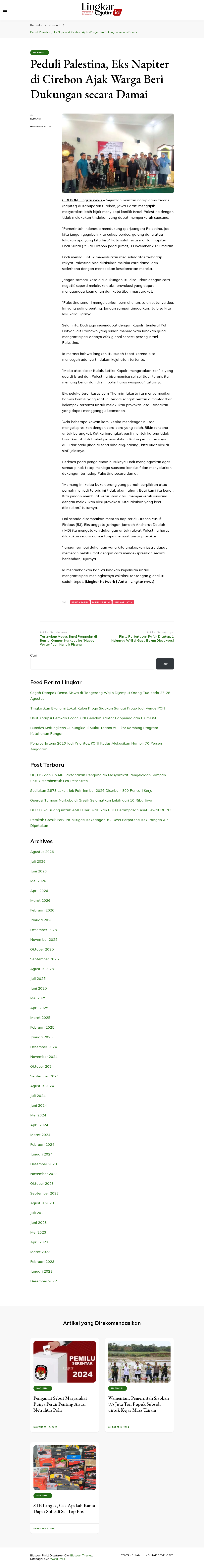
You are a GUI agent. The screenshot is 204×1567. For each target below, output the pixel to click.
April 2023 (39, 1242)
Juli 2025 (38, 978)
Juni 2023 (38, 1222)
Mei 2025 (38, 998)
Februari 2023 (42, 1261)
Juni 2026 (38, 871)
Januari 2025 (41, 1037)
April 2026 (39, 890)
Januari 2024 (41, 1154)
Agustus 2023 (42, 1203)
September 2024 (44, 1076)
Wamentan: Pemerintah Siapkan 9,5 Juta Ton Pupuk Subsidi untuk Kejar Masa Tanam (138, 1404)
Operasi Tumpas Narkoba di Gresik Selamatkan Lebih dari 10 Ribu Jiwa (91, 800)
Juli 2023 (38, 1212)
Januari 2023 (41, 1271)
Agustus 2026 (42, 851)
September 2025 (44, 959)
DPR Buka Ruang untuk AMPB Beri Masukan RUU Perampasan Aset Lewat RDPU (100, 810)
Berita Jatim (80, 602)
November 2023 (44, 1173)
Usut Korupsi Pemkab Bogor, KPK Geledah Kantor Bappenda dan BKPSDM (93, 718)
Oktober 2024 (42, 1066)
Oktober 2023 (42, 1183)
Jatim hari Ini (101, 602)
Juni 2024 (38, 1105)
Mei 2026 (38, 881)
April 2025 (39, 1007)
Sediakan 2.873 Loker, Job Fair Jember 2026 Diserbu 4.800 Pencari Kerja (91, 790)
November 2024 (44, 1056)
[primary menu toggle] (5, 10)
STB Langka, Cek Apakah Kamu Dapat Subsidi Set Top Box (64, 1508)
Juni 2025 (38, 988)
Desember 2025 (43, 929)
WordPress (57, 1559)
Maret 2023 (40, 1251)
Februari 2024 (42, 1144)
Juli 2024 (38, 1095)
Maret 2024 (40, 1134)
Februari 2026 (42, 910)
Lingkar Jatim (123, 602)
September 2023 (44, 1193)
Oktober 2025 (42, 949)
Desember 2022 (43, 1281)
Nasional (39, 52)
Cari (33, 655)
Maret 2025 (40, 1017)
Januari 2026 (41, 920)
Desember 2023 (43, 1164)
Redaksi (35, 119)
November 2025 (44, 939)
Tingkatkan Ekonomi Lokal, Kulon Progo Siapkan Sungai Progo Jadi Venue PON (97, 708)
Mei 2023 (38, 1232)
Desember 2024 (43, 1047)
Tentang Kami (131, 1555)
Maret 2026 (40, 900)
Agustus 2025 (42, 968)
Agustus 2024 (42, 1086)
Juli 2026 (38, 861)
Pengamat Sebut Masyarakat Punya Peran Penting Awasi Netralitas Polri (60, 1404)
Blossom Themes (81, 1555)
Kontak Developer (160, 1555)
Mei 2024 (38, 1115)
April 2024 (39, 1125)
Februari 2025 (42, 1027)
